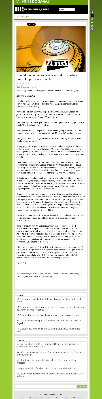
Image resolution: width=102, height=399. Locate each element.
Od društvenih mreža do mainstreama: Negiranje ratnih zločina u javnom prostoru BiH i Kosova (47, 345)
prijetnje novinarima (28, 87)
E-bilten (56, 398)
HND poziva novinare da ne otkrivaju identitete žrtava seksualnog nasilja (48, 330)
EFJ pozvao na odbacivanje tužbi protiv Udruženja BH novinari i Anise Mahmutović (50, 375)
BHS (92, 6)
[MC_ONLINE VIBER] (92, 30)
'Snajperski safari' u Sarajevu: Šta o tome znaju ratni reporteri (46, 368)
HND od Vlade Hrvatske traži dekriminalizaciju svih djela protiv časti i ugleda (49, 301)
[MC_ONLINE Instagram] (92, 19)
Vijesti (19, 16)
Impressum (64, 398)
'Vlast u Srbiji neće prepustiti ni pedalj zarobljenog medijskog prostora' (46, 362)
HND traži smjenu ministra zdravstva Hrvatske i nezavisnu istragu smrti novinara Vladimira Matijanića (50, 309)
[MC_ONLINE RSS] (92, 26)
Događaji (27, 16)
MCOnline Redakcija (23, 84)
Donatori (48, 398)
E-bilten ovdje (48, 276)
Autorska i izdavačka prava (34, 398)
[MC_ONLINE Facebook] (92, 12)
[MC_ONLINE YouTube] (92, 22)
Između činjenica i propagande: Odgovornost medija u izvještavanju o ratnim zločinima (50, 354)
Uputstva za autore (76, 398)
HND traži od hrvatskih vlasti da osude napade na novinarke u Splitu (49, 315)
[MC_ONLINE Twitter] (91, 15)
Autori (22, 398)
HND (18, 87)
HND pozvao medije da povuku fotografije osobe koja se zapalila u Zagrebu (49, 322)
